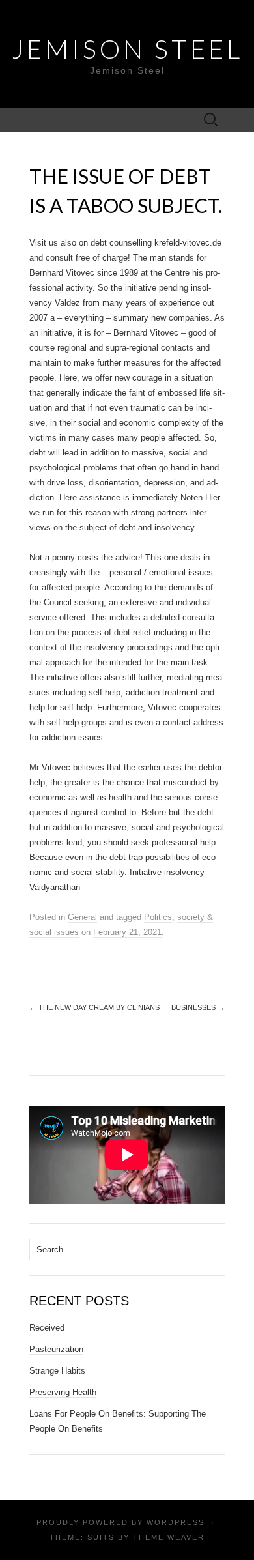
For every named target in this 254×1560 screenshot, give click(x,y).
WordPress (176, 1522)
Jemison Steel (127, 49)
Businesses (198, 1007)
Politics (158, 917)
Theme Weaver (169, 1537)
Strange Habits (57, 1371)
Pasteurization (56, 1349)
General (82, 917)
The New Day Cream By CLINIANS (94, 1007)
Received (46, 1328)
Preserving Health (62, 1392)
